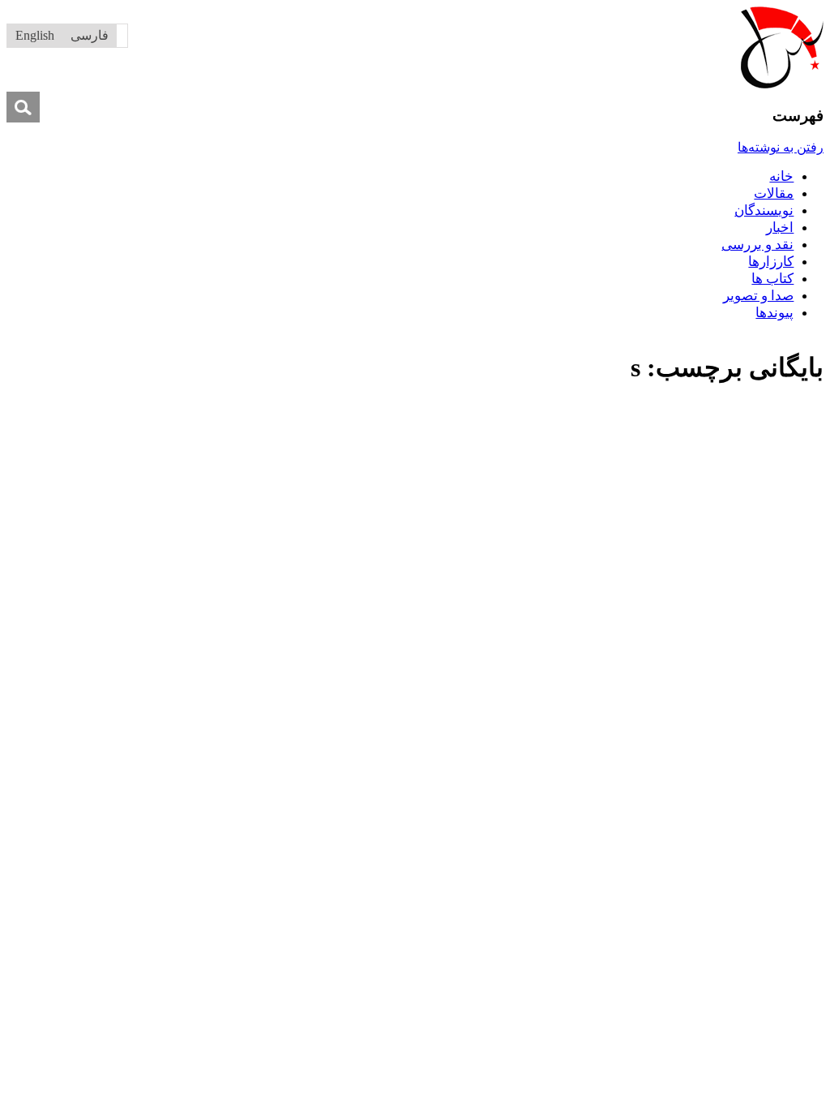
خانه (781, 176)
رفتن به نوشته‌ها (781, 147)
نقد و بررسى (757, 244)
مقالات (774, 193)
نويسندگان (764, 210)
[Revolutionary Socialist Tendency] (782, 84)
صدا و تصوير (758, 295)
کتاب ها (772, 278)
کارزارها (771, 261)
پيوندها (774, 312)
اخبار (780, 227)
